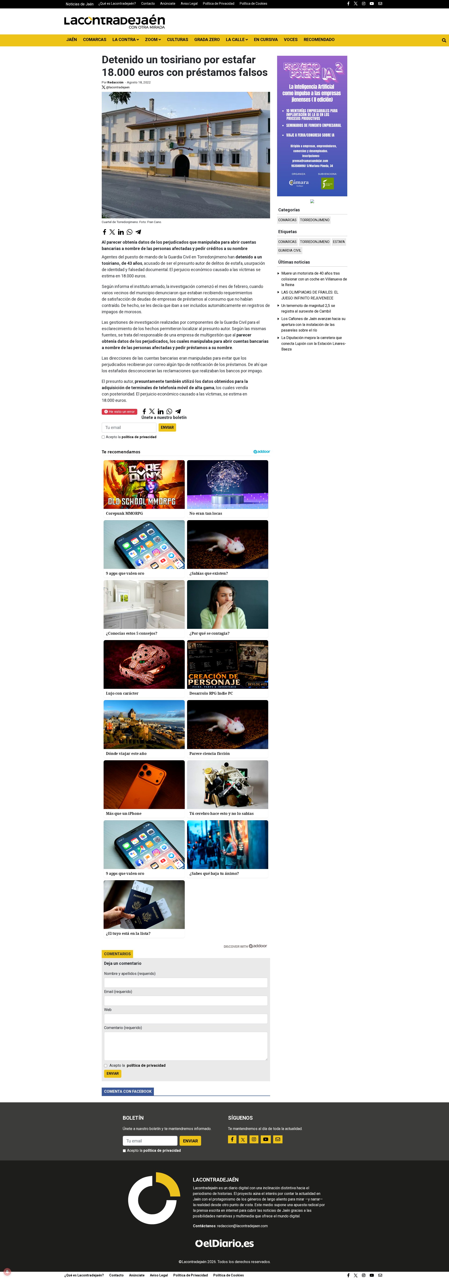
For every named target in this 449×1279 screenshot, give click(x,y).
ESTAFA (339, 242)
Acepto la (131, 437)
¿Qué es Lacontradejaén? (117, 3)
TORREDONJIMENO (315, 220)
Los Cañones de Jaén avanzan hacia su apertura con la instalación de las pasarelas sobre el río (313, 324)
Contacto (148, 3)
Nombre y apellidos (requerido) (130, 973)
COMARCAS (94, 39)
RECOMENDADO (319, 39)
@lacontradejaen (117, 87)
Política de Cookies (253, 3)
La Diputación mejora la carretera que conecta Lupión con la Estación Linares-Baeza (313, 343)
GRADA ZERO (207, 39)
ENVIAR (167, 427)
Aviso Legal (189, 3)
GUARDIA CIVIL (289, 251)
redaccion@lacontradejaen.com (242, 1226)
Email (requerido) (118, 991)
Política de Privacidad (218, 3)
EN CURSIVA (266, 39)
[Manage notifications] (7, 1271)
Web (108, 1009)
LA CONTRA (124, 39)
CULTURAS (177, 39)
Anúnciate (167, 3)
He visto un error (121, 412)
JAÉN (71, 39)
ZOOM (152, 39)
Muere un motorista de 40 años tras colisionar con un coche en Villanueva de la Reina (314, 279)
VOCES (291, 39)
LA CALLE (236, 39)
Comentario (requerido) (123, 1027)
